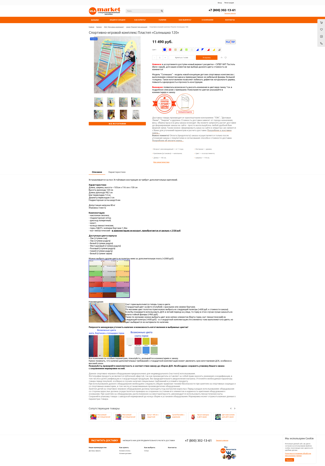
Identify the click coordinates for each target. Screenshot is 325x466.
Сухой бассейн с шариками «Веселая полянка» (178, 416)
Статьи (146, 451)
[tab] (97, 172)
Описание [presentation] (97, 172)
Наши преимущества (98, 447)
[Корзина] (321, 22)
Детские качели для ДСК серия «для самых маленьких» (228, 416)
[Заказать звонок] (321, 43)
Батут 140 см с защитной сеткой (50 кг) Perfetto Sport (152, 416)
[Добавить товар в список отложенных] (225, 57)
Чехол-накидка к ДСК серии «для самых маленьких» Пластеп (203, 416)
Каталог (99, 27)
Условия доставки (125, 453)
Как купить (124, 447)
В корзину (207, 57)
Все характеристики (161, 162)
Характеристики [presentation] (117, 172)
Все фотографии (117, 124)
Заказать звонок (230, 13)
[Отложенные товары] (321, 29)
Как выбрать (149, 447)
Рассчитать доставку (104, 440)
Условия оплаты (124, 451)
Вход (220, 3)
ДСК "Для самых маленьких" (114, 27)
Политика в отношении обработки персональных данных (298, 454)
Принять (289, 460)
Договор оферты (95, 451)
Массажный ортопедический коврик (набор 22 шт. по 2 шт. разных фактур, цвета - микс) (128, 416)
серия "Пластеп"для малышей (136, 27)
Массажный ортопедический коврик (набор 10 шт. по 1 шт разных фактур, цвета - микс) (103, 416)
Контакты (172, 447)
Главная (91, 27)
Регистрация (229, 3)
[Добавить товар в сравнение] (221, 57)
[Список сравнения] (321, 36)
